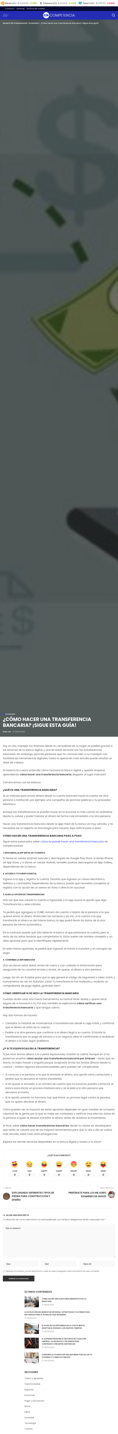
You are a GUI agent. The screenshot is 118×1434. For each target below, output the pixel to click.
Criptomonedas (32, 1384)
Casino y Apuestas (33, 1378)
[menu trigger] (6, 15)
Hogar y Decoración (34, 1400)
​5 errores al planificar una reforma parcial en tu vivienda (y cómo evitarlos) (67, 1355)
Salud (27, 1411)
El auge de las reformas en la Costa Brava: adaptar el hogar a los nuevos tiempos (63, 1326)
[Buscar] (113, 15)
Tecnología (30, 1423)
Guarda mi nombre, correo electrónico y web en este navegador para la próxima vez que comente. (52, 1271)
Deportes (29, 1389)
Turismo (28, 1428)
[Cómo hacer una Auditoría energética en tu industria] (31, 1301)
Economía (10, 714)
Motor (27, 1406)
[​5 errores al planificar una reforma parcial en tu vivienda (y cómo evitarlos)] (31, 1357)
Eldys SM (7, 731)
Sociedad (29, 1417)
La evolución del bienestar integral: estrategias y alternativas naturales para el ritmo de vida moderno (57, 1313)
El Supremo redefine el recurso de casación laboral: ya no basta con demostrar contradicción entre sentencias (64, 1341)
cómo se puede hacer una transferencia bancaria (72, 841)
